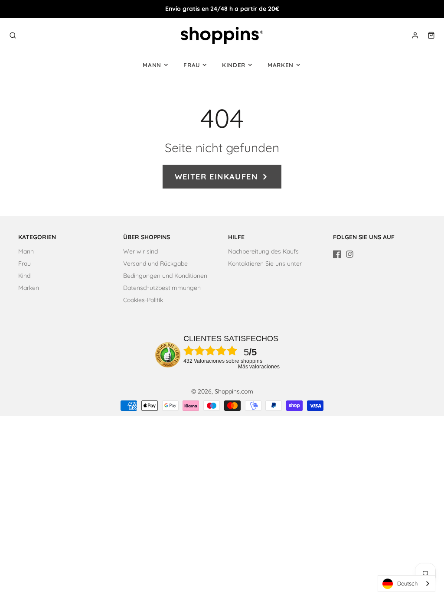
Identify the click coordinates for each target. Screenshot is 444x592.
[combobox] (406, 583)
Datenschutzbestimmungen (162, 288)
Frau (191, 65)
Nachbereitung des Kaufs (263, 251)
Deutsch (407, 583)
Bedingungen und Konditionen (165, 276)
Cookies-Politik (143, 300)
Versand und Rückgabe (155, 263)
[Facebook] (337, 254)
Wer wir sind (140, 251)
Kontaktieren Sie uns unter (265, 263)
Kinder (233, 65)
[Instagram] (350, 254)
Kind (24, 276)
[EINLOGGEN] (415, 35)
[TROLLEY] (431, 35)
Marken (281, 65)
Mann (152, 65)
